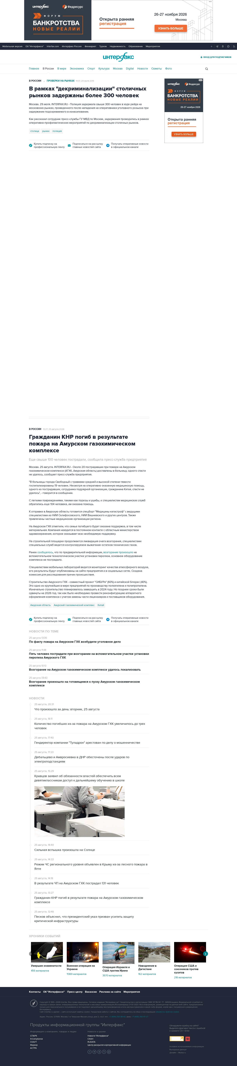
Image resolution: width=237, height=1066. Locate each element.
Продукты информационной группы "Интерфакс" (77, 1024)
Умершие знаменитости (46, 965)
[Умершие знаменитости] (47, 961)
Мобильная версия (12, 46)
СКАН (90, 1039)
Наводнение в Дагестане (147, 967)
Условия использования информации (186, 1046)
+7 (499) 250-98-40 (117, 1017)
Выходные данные (178, 1049)
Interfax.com (53, 46)
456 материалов (40, 970)
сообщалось (45, 552)
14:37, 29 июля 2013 (85, 81)
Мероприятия (153, 46)
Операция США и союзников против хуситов (186, 969)
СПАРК (33, 1036)
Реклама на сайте (110, 991)
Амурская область (40, 605)
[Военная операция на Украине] (83, 961)
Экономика (77, 68)
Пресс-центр (74, 991)
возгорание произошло (118, 552)
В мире (61, 68)
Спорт (91, 68)
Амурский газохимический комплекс (74, 605)
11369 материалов (76, 974)
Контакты (35, 991)
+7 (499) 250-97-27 (140, 1017)
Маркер (34, 1045)
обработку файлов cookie (167, 1012)
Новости (142, 68)
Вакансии (91, 991)
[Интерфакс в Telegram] (94, 1052)
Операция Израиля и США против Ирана (116, 969)
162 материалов (147, 974)
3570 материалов (112, 975)
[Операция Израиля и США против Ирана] (118, 963)
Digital (130, 68)
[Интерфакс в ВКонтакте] (99, 1052)
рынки (45, 131)
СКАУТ (33, 1042)
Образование (135, 46)
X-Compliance (36, 1039)
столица (34, 131)
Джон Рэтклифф (47, 307)
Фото (168, 68)
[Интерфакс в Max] (109, 1052)
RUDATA (91, 1042)
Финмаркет (90, 46)
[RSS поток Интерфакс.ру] (104, 1052)
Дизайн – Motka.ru (177, 1052)
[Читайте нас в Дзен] (90, 1052)
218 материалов (183, 977)
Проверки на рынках (60, 80)
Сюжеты (156, 68)
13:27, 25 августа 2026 (53, 429)
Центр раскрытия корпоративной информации (109, 1045)
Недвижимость (117, 46)
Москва (118, 68)
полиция (57, 131)
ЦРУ (32, 307)
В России (48, 68)
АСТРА (33, 1048)
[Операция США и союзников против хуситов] (190, 961)
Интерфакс (118, 57)
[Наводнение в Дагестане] (154, 961)
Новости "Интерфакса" (98, 1036)
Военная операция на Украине (81, 967)
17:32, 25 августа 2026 (50, 173)
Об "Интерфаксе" (34, 46)
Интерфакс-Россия (72, 46)
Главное (34, 68)
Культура (104, 68)
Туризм (103, 46)
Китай (101, 605)
